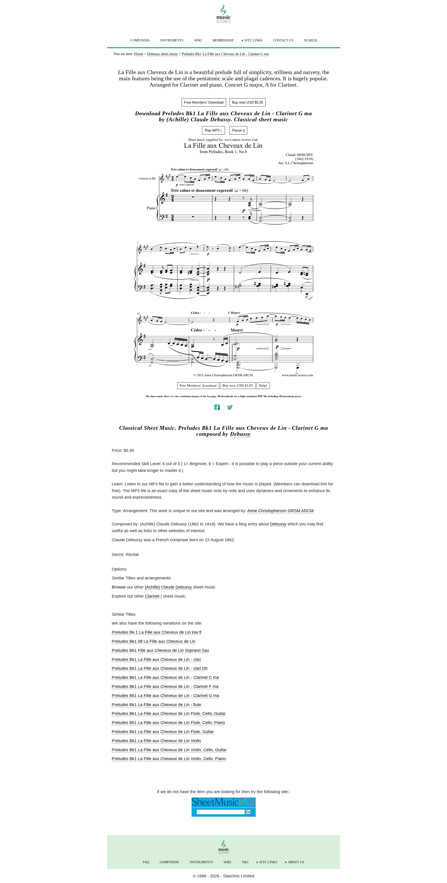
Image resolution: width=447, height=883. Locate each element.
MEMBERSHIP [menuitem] (223, 40)
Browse (119, 587)
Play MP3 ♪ (213, 130)
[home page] (223, 13)
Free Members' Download (204, 102)
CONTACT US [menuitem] (283, 40)
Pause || (238, 130)
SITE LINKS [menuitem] (253, 40)
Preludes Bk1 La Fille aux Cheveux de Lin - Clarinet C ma (165, 677)
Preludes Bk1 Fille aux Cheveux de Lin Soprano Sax (160, 650)
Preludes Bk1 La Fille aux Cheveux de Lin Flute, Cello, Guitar (169, 713)
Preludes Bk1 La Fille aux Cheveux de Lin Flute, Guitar (163, 731)
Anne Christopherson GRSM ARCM (280, 510)
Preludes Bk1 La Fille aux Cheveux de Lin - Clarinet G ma (165, 695)
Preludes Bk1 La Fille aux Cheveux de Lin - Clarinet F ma (165, 686)
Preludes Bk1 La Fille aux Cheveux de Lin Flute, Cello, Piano (168, 722)
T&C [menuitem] (245, 862)
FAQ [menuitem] (146, 862)
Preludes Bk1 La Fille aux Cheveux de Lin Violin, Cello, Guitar (169, 750)
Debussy (240, 434)
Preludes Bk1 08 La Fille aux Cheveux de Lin (153, 641)
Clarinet (152, 596)
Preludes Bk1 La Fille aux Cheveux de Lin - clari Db (159, 668)
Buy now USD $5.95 (247, 102)
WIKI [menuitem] (198, 40)
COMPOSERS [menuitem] (140, 40)
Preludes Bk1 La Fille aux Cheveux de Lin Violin (156, 740)
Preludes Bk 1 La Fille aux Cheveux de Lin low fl (156, 632)
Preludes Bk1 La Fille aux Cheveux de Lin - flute (156, 704)
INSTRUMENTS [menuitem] (171, 40)
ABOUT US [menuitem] (296, 862)
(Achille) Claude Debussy (168, 587)
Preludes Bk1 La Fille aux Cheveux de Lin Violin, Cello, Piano (169, 758)
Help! (263, 385)
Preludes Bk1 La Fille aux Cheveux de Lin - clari (156, 659)
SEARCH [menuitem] (310, 40)
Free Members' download (198, 385)
